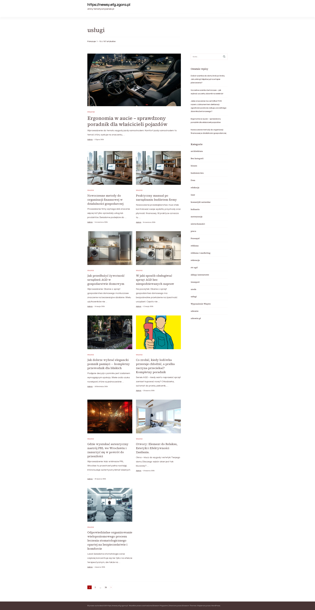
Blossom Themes (189, 606)
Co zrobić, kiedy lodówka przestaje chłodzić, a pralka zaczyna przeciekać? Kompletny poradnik (155, 366)
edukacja (195, 187)
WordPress (215, 606)
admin (90, 139)
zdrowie (194, 311)
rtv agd (194, 267)
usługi (91, 112)
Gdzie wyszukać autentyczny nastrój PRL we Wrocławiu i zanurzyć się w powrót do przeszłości (107, 450)
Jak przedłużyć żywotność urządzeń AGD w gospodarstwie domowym (106, 280)
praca (193, 231)
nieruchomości (198, 223)
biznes (194, 165)
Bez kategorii (197, 158)
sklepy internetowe (200, 274)
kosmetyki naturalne (201, 202)
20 (106, 587)
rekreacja (195, 260)
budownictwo (197, 173)
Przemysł (195, 238)
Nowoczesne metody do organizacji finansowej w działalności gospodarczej (105, 200)
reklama (195, 245)
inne (193, 194)
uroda (193, 289)
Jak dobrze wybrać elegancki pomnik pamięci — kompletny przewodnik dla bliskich (108, 364)
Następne (111, 587)
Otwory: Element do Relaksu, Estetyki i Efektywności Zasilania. (157, 448)
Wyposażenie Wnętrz (201, 303)
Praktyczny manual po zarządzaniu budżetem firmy (156, 198)
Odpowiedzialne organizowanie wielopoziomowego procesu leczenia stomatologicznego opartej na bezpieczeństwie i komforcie (109, 540)
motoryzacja (196, 216)
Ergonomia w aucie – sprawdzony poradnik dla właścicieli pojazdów (127, 121)
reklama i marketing (200, 253)
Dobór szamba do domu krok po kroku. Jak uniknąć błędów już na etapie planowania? (208, 79)
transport (195, 282)
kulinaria (195, 209)
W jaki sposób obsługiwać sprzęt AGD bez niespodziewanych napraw (155, 280)
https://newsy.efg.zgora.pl (108, 5)
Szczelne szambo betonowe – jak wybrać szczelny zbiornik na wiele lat (207, 92)
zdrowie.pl (196, 318)
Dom (193, 180)
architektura (197, 151)
